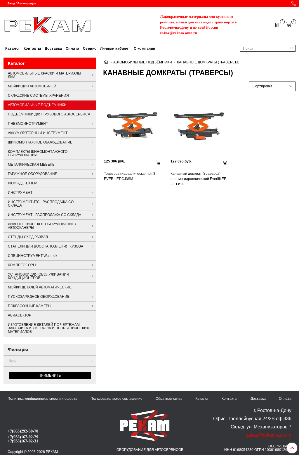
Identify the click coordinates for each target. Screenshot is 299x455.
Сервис (90, 48)
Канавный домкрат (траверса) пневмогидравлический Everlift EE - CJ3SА (198, 179)
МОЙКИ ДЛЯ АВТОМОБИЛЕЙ (32, 86)
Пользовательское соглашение (116, 399)
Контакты (32, 48)
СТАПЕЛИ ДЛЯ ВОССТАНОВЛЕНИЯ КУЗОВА (45, 246)
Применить (50, 375)
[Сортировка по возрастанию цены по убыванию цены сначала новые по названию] (272, 86)
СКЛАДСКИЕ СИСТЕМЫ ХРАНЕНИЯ (38, 96)
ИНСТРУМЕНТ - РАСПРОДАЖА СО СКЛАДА (44, 215)
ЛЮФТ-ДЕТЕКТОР (22, 183)
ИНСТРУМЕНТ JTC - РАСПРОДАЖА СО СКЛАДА (41, 203)
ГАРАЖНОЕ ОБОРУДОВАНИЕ (32, 174)
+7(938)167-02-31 (23, 441)
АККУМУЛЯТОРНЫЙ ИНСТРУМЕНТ (37, 133)
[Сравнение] (277, 25)
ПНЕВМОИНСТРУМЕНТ (28, 124)
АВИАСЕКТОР (19, 315)
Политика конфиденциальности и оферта (42, 399)
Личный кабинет (115, 48)
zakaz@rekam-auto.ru (178, 33)
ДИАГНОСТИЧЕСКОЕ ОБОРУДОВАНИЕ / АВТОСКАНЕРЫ (42, 226)
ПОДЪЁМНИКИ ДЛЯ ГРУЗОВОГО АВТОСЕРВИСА (49, 114)
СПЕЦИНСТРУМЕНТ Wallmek (32, 256)
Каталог (12, 48)
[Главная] (106, 62)
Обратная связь (169, 399)
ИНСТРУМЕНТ (20, 193)
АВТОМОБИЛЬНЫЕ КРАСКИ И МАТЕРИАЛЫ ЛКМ (44, 75)
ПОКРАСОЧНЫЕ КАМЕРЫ (29, 306)
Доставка (53, 48)
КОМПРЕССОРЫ (22, 265)
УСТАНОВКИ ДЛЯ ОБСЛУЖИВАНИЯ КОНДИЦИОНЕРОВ (38, 276)
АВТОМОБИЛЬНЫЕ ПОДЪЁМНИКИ (142, 62)
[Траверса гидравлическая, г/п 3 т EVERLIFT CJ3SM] (133, 126)
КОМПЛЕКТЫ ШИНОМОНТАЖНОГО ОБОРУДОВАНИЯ (37, 153)
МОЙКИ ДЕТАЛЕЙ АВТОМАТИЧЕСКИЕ (40, 287)
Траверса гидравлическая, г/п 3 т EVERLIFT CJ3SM (131, 176)
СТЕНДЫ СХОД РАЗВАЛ (28, 237)
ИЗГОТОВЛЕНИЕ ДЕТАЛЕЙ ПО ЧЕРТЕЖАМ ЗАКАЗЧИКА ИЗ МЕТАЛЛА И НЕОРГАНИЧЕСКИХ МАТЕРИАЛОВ (48, 328)
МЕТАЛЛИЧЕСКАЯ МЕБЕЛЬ (31, 164)
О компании (144, 48)
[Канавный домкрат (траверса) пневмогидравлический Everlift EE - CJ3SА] (199, 126)
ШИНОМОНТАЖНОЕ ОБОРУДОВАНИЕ (40, 142)
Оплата (72, 48)
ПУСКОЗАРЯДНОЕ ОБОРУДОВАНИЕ (38, 297)
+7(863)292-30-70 (23, 431)
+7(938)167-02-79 (23, 437)
